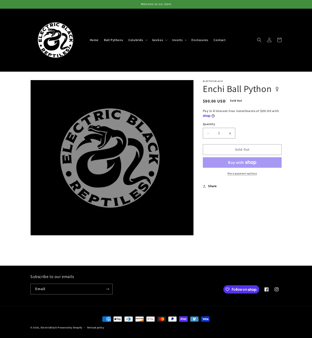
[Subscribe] (107, 289)
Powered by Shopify (70, 327)
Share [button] (212, 186)
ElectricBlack (49, 327)
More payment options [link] (242, 173)
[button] (137, 40)
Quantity (209, 124)
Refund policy (95, 327)
